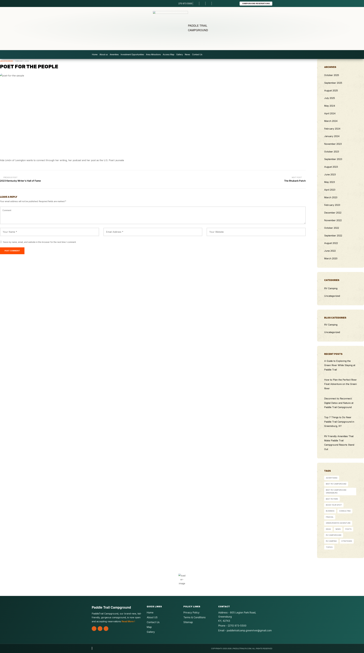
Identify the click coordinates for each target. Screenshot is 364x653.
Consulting (345, 511)
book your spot (334, 505)
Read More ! (128, 621)
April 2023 (329, 189)
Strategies (346, 541)
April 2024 (330, 113)
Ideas (328, 529)
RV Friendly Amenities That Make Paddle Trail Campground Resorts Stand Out (339, 443)
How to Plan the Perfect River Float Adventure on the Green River (340, 384)
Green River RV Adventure (338, 523)
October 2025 (331, 75)
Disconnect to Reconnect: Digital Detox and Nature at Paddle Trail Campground (338, 403)
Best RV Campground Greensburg (336, 491)
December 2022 (332, 212)
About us (104, 54)
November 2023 (333, 143)
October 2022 (331, 227)
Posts (348, 529)
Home (95, 54)
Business (330, 511)
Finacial (330, 517)
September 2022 (333, 235)
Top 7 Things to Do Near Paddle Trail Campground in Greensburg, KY (339, 421)
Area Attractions (153, 54)
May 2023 (329, 182)
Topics (329, 547)
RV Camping (330, 288)
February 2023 (332, 205)
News (187, 54)
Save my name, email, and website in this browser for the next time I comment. (39, 242)
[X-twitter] (94, 628)
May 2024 (329, 105)
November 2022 (333, 220)
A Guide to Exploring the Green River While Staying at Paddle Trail (339, 365)
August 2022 (331, 243)
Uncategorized (6, 61)
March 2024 (331, 121)
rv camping (331, 541)
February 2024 (332, 128)
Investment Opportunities (132, 54)
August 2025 (331, 90)
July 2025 (329, 98)
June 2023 (330, 174)
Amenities (114, 54)
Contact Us (197, 54)
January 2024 (332, 136)
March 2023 (330, 197)
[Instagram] (106, 628)
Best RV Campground (336, 484)
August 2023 (331, 166)
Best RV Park (332, 499)
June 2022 (330, 250)
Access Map (168, 54)
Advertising (331, 478)
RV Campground (333, 535)
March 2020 (330, 258)
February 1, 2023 (22, 61)
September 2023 (333, 159)
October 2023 (331, 151)
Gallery (179, 54)
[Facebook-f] (100, 628)
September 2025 (333, 82)
